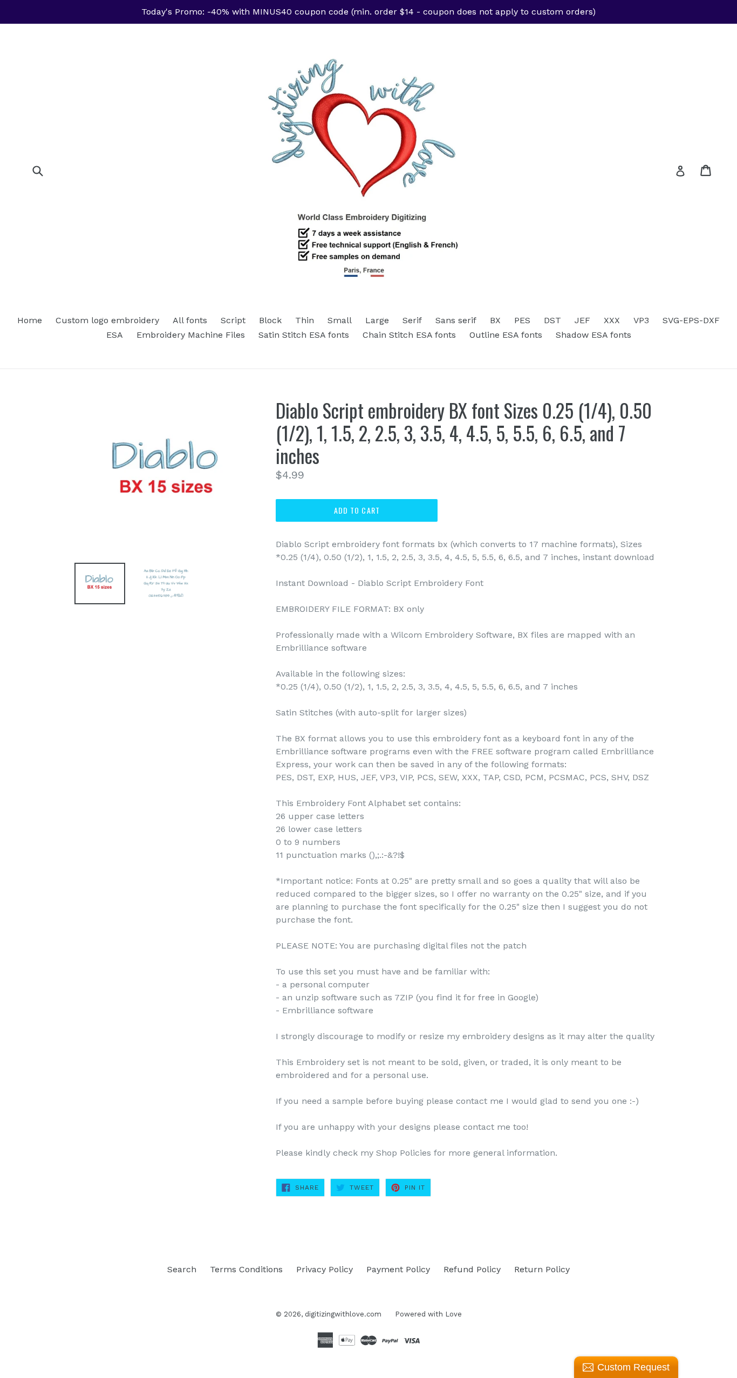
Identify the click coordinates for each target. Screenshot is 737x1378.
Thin (304, 320)
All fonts (190, 320)
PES (522, 320)
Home (29, 320)
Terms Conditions (246, 1269)
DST (552, 320)
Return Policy (542, 1269)
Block (270, 320)
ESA (114, 335)
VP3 (641, 320)
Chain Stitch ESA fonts (409, 335)
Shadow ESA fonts (593, 335)
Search (181, 1269)
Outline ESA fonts (505, 335)
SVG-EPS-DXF (691, 320)
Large (377, 320)
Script (233, 320)
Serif (412, 320)
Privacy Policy (324, 1269)
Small (339, 320)
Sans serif (455, 320)
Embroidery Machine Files (191, 335)
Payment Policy (398, 1269)
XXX (612, 320)
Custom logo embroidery (107, 320)
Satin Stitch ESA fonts (303, 335)
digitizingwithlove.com (343, 1314)
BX (495, 320)
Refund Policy (472, 1269)
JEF (582, 320)
